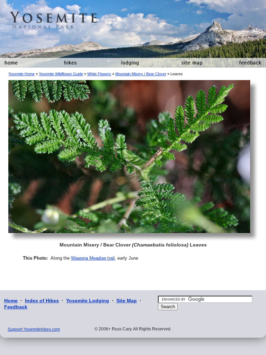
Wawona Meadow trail (93, 258)
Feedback (15, 307)
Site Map (126, 300)
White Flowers (99, 74)
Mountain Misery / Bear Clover (140, 74)
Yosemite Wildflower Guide (61, 74)
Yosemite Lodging (87, 300)
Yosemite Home (21, 74)
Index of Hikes (42, 300)
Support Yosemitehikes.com (34, 329)
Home (11, 300)
